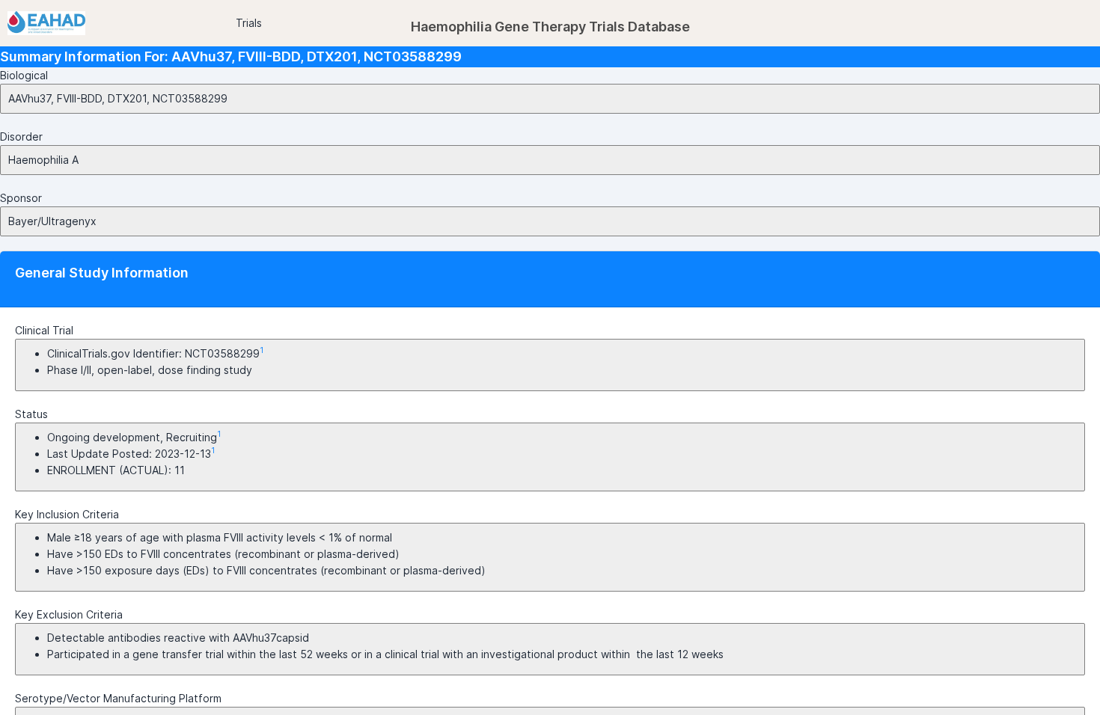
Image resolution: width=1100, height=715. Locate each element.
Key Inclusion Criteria (67, 514)
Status (31, 414)
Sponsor (21, 197)
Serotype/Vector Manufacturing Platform (118, 698)
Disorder (21, 136)
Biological (24, 75)
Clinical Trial (44, 330)
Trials (249, 22)
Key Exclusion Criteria (69, 614)
